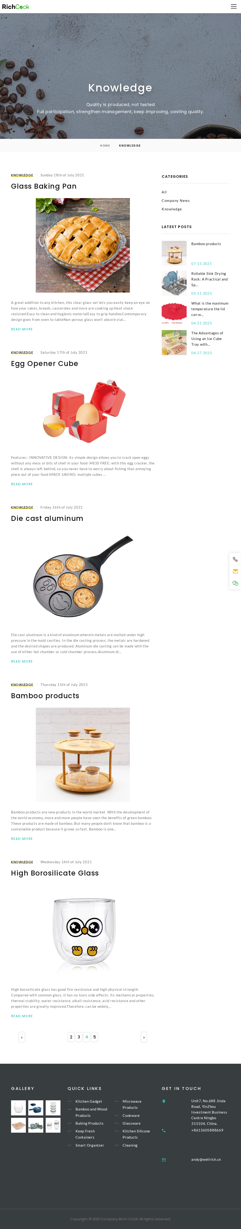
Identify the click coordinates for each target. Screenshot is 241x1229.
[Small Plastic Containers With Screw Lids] (53, 1107)
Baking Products (90, 1123)
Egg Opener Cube (45, 363)
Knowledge (22, 175)
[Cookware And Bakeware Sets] (35, 1125)
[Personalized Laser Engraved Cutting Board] (18, 1125)
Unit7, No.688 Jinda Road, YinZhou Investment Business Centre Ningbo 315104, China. (209, 1112)
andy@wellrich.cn (206, 1159)
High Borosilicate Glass (55, 873)
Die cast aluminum (47, 518)
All (164, 192)
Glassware (132, 1123)
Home (105, 146)
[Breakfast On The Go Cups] (53, 1125)
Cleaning (130, 1145)
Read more (22, 329)
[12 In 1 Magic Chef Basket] (18, 1107)
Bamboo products (45, 696)
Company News (176, 200)
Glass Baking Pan (44, 186)
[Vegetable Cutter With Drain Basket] (35, 1107)
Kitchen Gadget (89, 1101)
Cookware (131, 1115)
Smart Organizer (90, 1145)
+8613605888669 (207, 1130)
